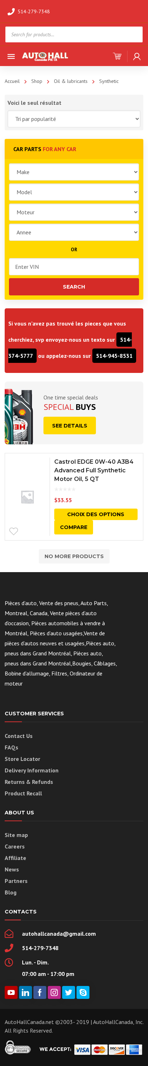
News (12, 869)
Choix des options (95, 514)
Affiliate (15, 857)
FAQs (11, 747)
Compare (73, 527)
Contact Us (19, 735)
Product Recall (23, 793)
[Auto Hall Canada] (45, 56)
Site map (16, 834)
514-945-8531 (114, 355)
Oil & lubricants (71, 81)
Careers (15, 846)
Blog (11, 892)
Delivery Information (32, 770)
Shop (36, 81)
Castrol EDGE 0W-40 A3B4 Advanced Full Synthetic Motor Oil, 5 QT (94, 470)
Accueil (12, 81)
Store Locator (22, 758)
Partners (16, 880)
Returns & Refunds (29, 781)
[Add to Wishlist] (13, 531)
